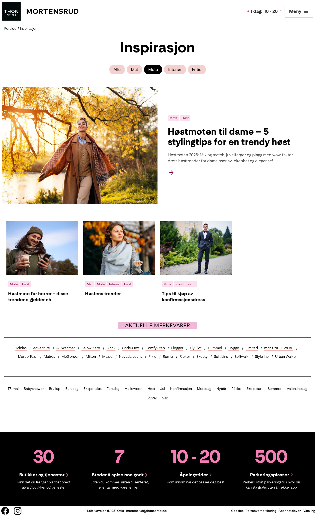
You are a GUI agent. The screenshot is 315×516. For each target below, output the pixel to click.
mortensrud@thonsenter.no (146, 511)
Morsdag (204, 389)
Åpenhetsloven (290, 511)
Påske (236, 389)
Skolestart (254, 389)
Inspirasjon (28, 28)
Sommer (275, 389)
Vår (165, 398)
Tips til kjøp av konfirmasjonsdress (183, 296)
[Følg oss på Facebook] (5, 511)
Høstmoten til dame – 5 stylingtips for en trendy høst (229, 136)
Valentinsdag (297, 389)
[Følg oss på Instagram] (17, 511)
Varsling (309, 511)
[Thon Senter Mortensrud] (40, 11)
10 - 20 (264, 11)
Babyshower (34, 389)
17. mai (13, 389)
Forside (10, 28)
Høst (151, 389)
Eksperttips (93, 389)
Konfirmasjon (181, 389)
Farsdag (113, 389)
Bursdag (71, 389)
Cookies (237, 511)
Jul (162, 389)
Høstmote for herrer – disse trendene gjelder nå (38, 296)
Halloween (133, 389)
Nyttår (221, 389)
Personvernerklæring (261, 511)
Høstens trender (103, 293)
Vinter (152, 398)
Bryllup (54, 389)
